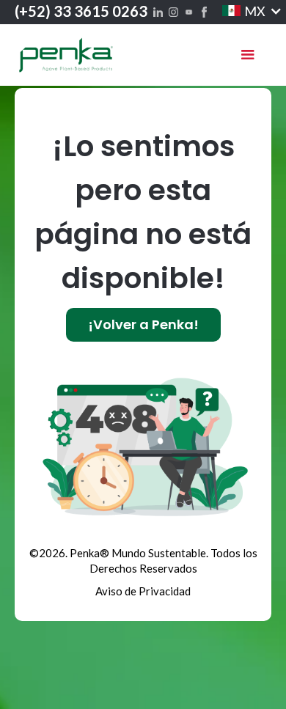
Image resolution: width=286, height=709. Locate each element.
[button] (243, 11)
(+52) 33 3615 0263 (81, 11)
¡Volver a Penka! (143, 324)
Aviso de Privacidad (143, 591)
